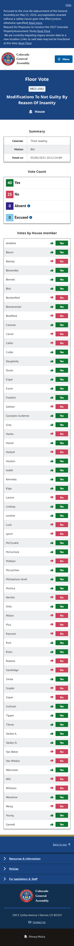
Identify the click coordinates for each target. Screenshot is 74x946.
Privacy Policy (37, 936)
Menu (66, 59)
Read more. (36, 23)
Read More (43, 31)
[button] (37, 858)
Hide (68, 5)
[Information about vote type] (28, 206)
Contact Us (39, 922)
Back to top (60, 844)
